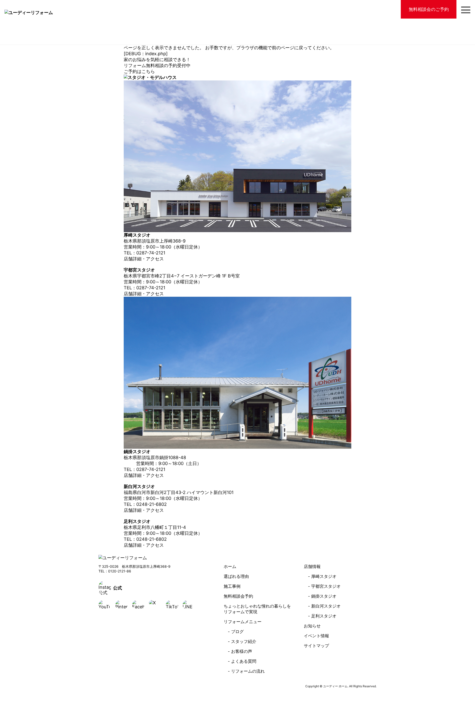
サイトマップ (316, 645)
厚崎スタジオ (323, 576)
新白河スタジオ (326, 606)
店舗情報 (312, 566)
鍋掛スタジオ (323, 596)
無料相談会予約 (238, 596)
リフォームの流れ (248, 671)
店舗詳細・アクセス (144, 258)
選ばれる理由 (236, 576)
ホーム (230, 566)
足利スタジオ (323, 616)
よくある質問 (243, 661)
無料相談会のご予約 (429, 9)
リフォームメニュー (242, 621)
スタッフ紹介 (243, 641)
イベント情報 (316, 635)
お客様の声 (241, 651)
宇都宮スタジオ (326, 586)
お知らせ (312, 625)
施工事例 (232, 586)
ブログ (237, 631)
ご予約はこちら (139, 71)
